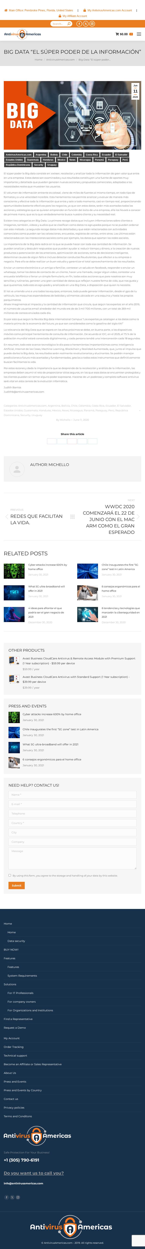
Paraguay (113, 160)
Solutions (10, 984)
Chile (64, 154)
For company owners (22, 1001)
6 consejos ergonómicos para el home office (121, 588)
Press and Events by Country (23, 1090)
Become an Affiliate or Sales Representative (33, 1064)
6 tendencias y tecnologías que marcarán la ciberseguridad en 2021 (121, 612)
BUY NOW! (11, 949)
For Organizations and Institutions (30, 1010)
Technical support (15, 1055)
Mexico (61, 160)
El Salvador (121, 154)
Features (9, 958)
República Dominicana (18, 165)
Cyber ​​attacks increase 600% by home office (47, 567)
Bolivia (54, 154)
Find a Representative (18, 1019)
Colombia (77, 154)
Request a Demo (15, 1027)
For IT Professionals (20, 993)
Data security (16, 941)
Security (38, 165)
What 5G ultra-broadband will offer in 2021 (46, 588)
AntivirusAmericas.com (19, 154)
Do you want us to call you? (34, 1173)
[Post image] (14, 571)
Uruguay (52, 165)
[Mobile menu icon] (139, 34)
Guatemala (33, 160)
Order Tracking (14, 1047)
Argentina (41, 154)
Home (8, 923)
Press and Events (15, 1081)
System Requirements (22, 975)
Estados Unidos (14, 160)
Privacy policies (14, 1107)
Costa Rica (92, 154)
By (63, 419)
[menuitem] (38, 10)
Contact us (11, 1099)
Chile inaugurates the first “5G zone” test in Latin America (120, 567)
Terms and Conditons (18, 1116)
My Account (12, 1038)
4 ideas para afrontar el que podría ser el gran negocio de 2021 (46, 612)
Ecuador (106, 154)
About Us (10, 1073)
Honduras (48, 160)
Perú (125, 160)
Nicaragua (85, 160)
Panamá (99, 160)
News (72, 160)
